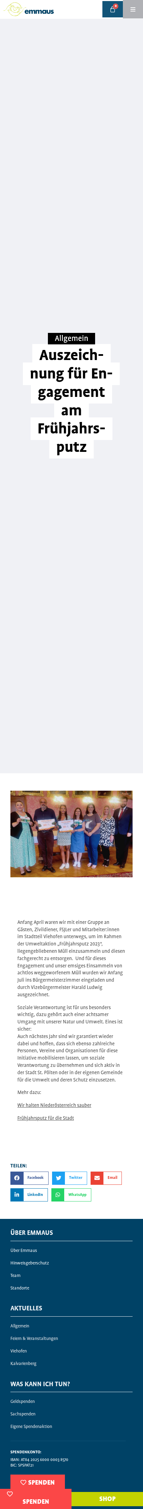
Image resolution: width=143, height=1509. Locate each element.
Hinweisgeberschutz (29, 1263)
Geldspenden (22, 1401)
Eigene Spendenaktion (31, 1426)
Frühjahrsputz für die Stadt (45, 1118)
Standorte (19, 1288)
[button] (29, 1178)
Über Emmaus (23, 1250)
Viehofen (18, 1351)
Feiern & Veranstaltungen (34, 1338)
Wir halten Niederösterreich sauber (54, 1105)
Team (15, 1275)
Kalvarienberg (23, 1363)
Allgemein (71, 339)
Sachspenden (22, 1414)
